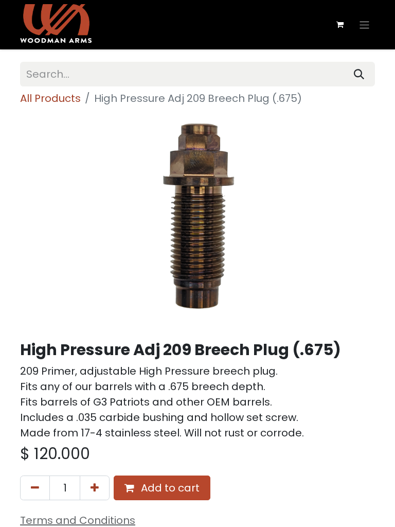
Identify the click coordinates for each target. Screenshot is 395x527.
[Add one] (95, 488)
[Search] (359, 74)
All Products (50, 98)
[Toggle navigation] (364, 24)
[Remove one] (35, 488)
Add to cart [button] (169, 488)
